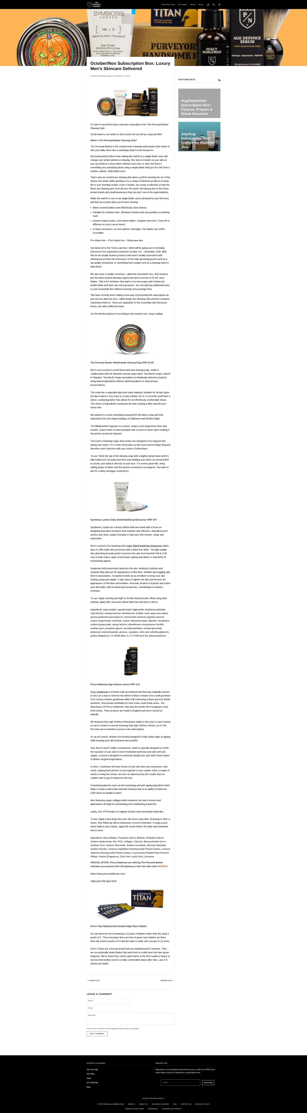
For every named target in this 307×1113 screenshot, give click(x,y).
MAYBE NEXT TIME (153, 573)
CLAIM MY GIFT (154, 567)
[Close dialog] (303, 4)
